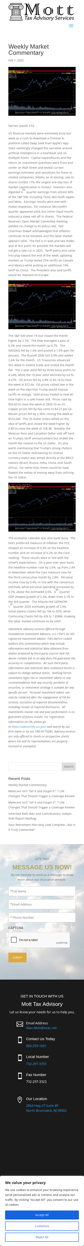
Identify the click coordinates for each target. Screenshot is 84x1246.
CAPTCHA (15, 928)
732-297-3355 (36, 1063)
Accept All (42, 1215)
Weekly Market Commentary (27, 785)
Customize (42, 1226)
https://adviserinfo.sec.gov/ (29, 727)
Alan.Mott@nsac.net (41, 1028)
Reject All (42, 1237)
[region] (42, 1211)
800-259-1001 (36, 1046)
